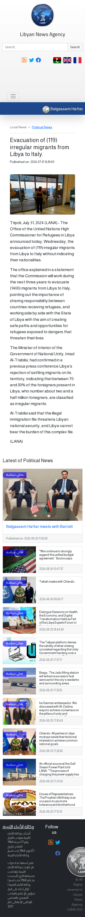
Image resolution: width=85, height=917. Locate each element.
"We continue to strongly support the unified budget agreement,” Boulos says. (56, 555)
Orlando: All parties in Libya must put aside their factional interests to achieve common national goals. (58, 739)
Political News (42, 127)
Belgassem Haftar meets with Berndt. (39, 526)
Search (75, 47)
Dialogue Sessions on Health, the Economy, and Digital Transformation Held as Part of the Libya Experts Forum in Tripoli (58, 619)
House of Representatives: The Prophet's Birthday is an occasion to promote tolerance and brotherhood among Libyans (57, 801)
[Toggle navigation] (13, 96)
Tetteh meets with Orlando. (57, 581)
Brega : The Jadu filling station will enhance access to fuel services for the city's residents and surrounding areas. (59, 678)
